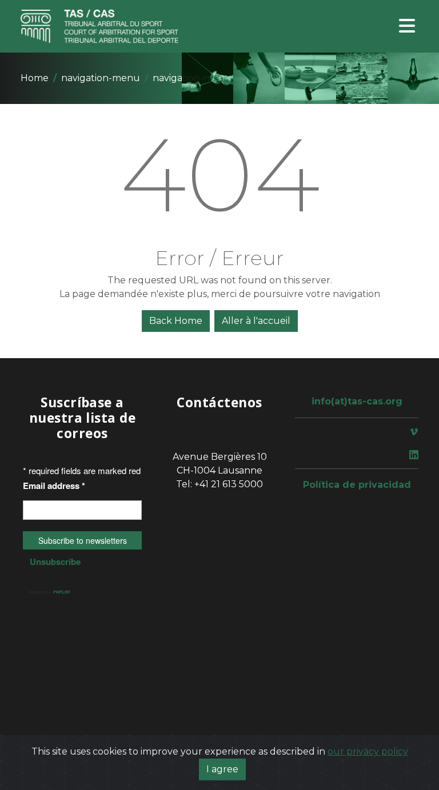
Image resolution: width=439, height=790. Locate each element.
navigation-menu (100, 78)
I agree (222, 769)
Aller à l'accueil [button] (256, 320)
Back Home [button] (175, 320)
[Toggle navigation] (407, 26)
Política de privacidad (357, 484)
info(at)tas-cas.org (357, 401)
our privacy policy (368, 751)
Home (35, 78)
